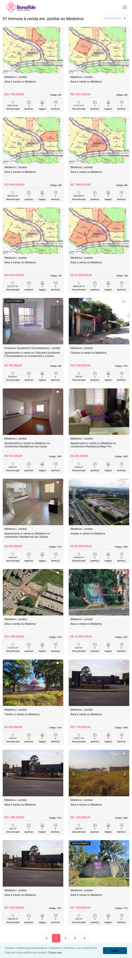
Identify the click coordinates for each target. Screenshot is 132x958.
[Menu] (125, 7)
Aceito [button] (115, 950)
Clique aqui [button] (55, 952)
